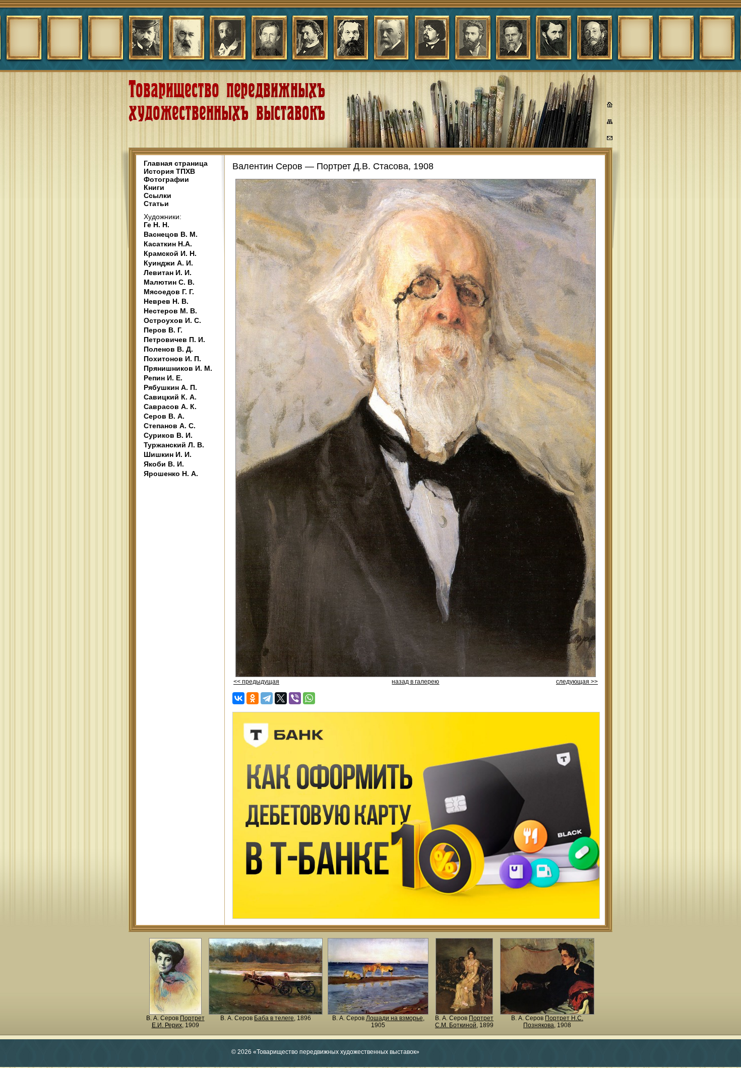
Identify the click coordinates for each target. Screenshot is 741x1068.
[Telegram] (267, 698)
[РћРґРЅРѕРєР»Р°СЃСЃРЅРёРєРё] (252, 698)
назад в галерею (415, 681)
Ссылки (157, 195)
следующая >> (577, 681)
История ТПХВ (169, 171)
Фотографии (166, 179)
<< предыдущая (256, 681)
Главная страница (176, 163)
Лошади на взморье (394, 1018)
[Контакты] (610, 139)
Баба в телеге (274, 1018)
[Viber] (295, 698)
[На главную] (610, 105)
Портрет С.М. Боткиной (464, 1022)
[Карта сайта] (610, 123)
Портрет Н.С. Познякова (553, 1022)
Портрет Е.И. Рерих (178, 1022)
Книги (154, 187)
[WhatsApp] (309, 698)
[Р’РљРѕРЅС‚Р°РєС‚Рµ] (238, 698)
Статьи (156, 203)
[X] (281, 698)
